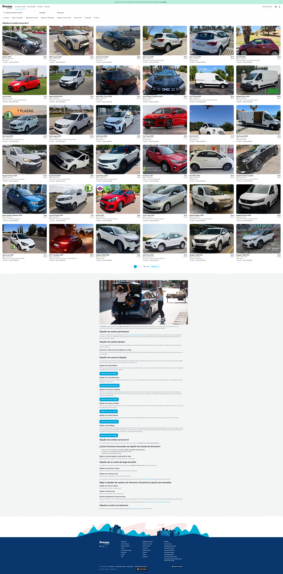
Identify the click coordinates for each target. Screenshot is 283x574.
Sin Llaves (40, 6)
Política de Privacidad (121, 566)
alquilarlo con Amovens (135, 508)
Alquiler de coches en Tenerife (109, 421)
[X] (106, 546)
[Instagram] (103, 546)
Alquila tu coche (146, 550)
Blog (122, 556)
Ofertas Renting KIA (169, 554)
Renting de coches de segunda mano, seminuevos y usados (173, 559)
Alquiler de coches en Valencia (109, 399)
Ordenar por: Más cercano (64, 17)
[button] (280, 2)
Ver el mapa (143, 569)
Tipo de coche (78, 17)
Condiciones (111, 566)
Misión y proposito (125, 546)
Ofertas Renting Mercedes (170, 556)
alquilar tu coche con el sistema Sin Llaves (159, 502)
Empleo (123, 554)
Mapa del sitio (130, 566)
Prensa (122, 548)
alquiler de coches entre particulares (134, 335)
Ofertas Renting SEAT (169, 550)
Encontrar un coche (20, 6)
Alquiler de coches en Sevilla (108, 411)
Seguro (144, 554)
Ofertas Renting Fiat (169, 548)
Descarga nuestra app (126, 550)
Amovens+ (47, 6)
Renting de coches (149, 479)
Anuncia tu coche (267, 6)
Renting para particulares (170, 546)
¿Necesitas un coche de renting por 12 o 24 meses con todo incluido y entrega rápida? (140, 2)
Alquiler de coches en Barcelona (109, 385)
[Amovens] (7, 6)
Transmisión (88, 17)
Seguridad (145, 556)
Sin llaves (145, 552)
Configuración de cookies (140, 566)
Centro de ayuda (125, 544)
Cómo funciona (31, 6)
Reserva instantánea (17, 17)
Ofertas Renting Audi (169, 552)
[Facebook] (100, 546)
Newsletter (123, 552)
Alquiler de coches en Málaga (109, 435)
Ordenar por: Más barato (47, 17)
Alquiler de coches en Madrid (108, 373)
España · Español (178, 566)
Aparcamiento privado (32, 17)
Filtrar (97, 17)
